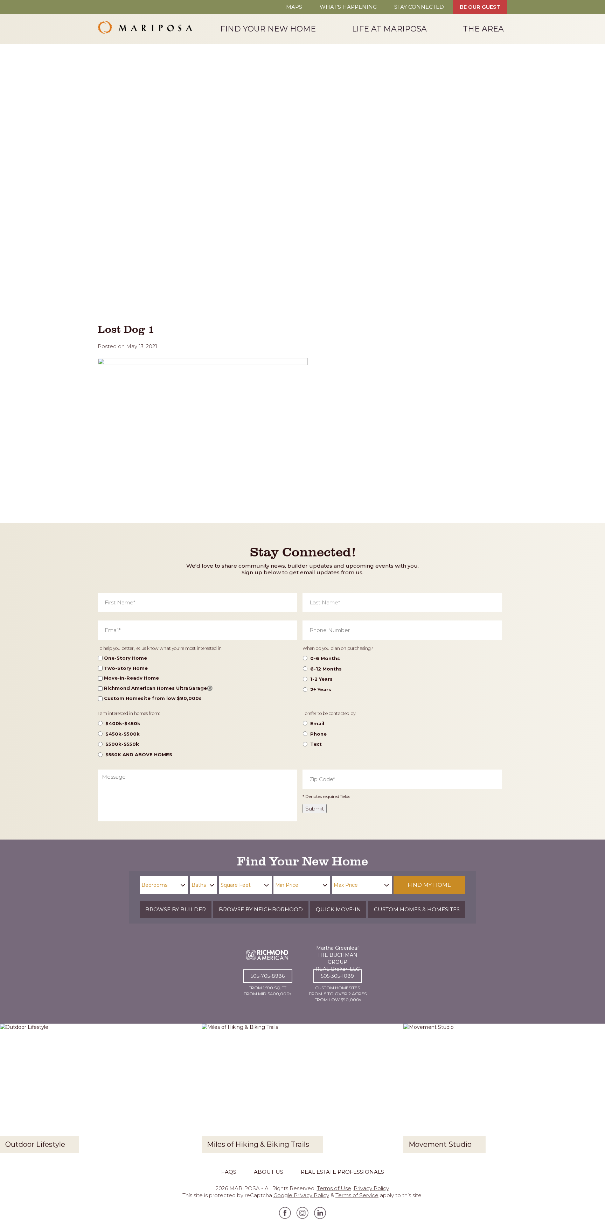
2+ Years (320, 689)
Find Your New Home (268, 28)
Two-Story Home (126, 668)
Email (317, 723)
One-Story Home (125, 658)
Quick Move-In (338, 909)
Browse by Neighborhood (261, 909)
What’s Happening (348, 6)
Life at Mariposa (389, 28)
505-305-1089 (337, 976)
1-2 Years (321, 679)
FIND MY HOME (429, 885)
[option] (101, 1091)
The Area (483, 28)
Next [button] (594, 1090)
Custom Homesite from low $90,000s (153, 698)
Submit (314, 808)
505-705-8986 (268, 976)
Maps (294, 6)
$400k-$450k (122, 723)
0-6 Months (325, 658)
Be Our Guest (480, 6)
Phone (318, 734)
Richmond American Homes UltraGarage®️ (158, 688)
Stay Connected (419, 6)
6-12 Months (326, 669)
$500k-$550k (122, 744)
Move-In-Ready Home (131, 678)
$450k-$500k (122, 734)
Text (316, 744)
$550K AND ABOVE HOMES (138, 754)
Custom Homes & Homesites (417, 909)
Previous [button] (11, 1090)
